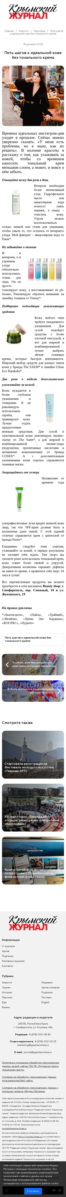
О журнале (8, 946)
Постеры (46, 997)
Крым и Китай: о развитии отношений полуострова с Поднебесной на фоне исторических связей (33, 873)
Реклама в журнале (13, 961)
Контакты (7, 966)
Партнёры (39, 31)
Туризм (6, 987)
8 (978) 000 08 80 (40, 1034)
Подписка (7, 956)
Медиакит (47, 982)
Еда (4, 1002)
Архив (5, 951)
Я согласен (33, 1191)
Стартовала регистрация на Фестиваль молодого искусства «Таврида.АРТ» (29, 767)
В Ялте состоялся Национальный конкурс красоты (31, 691)
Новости (23, 31)
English (45, 1002)
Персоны (7, 997)
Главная (9, 31)
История (7, 992)
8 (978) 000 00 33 (45, 1041)
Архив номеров (50, 987)
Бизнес (6, 1007)
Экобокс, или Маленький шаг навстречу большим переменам (34, 664)
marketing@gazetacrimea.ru (33, 1045)
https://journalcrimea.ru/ (30, 1137)
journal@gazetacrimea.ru (38, 1052)
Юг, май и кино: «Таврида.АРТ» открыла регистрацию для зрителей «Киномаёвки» (32, 820)
